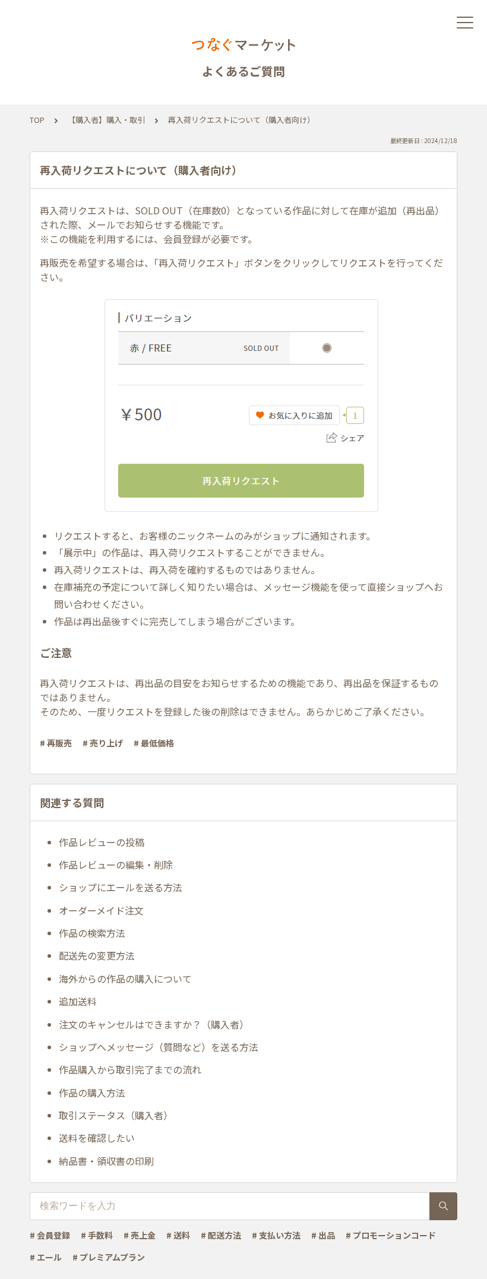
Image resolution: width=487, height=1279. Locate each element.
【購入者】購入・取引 (106, 119)
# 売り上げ (103, 743)
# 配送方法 (221, 1235)
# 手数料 (97, 1235)
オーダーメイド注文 (101, 910)
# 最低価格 (154, 743)
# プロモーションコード (391, 1235)
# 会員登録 (50, 1235)
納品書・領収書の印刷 (106, 1161)
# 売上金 (140, 1235)
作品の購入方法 (92, 1092)
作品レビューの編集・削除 (116, 864)
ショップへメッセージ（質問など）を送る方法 (158, 1047)
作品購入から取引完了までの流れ (130, 1069)
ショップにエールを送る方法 (120, 887)
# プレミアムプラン (108, 1257)
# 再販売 (56, 743)
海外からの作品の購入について (125, 978)
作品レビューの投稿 (101, 842)
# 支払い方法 (276, 1235)
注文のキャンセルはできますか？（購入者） (154, 1024)
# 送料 (178, 1235)
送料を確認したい (97, 1138)
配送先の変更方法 (97, 955)
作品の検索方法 (92, 933)
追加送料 (78, 1001)
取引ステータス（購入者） (116, 1115)
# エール (46, 1257)
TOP (37, 119)
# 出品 (323, 1235)
